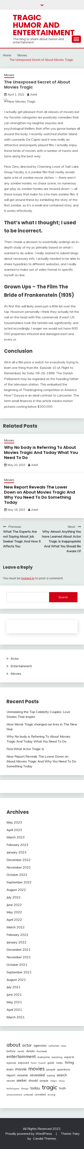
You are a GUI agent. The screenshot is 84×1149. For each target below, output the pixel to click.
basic (63, 1045)
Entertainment (21, 666)
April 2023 (14, 830)
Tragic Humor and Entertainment (44, 25)
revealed (37, 1075)
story (62, 1080)
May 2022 (14, 912)
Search (63, 597)
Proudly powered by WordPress (29, 1133)
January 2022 (17, 942)
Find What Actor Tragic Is (25, 749)
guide (50, 1062)
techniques (13, 1088)
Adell (33, 94)
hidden (59, 1062)
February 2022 (17, 935)
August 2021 (16, 980)
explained (11, 1062)
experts (69, 1057)
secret (11, 1080)
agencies (40, 1045)
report (11, 1075)
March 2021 (16, 1017)
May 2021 (14, 1002)
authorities (54, 1045)
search (62, 1075)
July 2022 (14, 897)
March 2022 (16, 927)
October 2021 (17, 965)
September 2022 (19, 882)
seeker (22, 1080)
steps (53, 1080)
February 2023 (17, 845)
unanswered (14, 1094)
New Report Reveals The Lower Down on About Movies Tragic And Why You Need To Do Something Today (39, 494)
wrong (51, 1094)
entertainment (21, 1056)
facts (34, 1062)
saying (51, 1075)
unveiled (40, 1094)
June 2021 (14, 994)
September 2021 (19, 972)
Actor (15, 658)
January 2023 (17, 852)
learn (10, 1069)
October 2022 (17, 875)
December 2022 (19, 860)
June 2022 (14, 905)
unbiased (28, 1094)
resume (22, 1075)
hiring (69, 1062)
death (20, 1051)
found (42, 1062)
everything (57, 1057)
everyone (44, 1057)
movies (36, 1068)
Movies (9, 75)
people (50, 1069)
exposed (23, 1062)
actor (27, 1045)
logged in (27, 578)
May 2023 (14, 822)
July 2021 (14, 987)
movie (21, 1068)
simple (44, 1080)
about (13, 1044)
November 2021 (19, 957)
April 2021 (14, 1010)
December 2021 (19, 949)
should (33, 1080)
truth (62, 1088)
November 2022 (19, 867)
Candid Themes (44, 1138)
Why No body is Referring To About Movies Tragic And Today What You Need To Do (41, 452)
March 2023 (16, 837)
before (11, 1051)
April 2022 (14, 920)
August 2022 (16, 890)
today (35, 1088)
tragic (49, 1087)
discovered (41, 1051)
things (25, 1088)
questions (63, 1069)
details (30, 1051)
